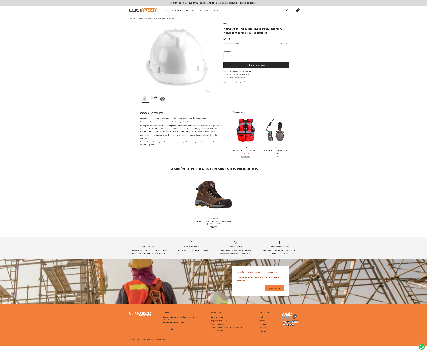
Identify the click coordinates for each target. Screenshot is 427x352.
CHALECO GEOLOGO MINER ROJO (245, 150)
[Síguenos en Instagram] (172, 329)
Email (261, 317)
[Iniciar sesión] (292, 10)
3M (246, 147)
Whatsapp (262, 324)
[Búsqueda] (287, 10)
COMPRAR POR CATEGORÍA (172, 10)
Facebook (262, 327)
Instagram (262, 331)
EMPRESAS (190, 10)
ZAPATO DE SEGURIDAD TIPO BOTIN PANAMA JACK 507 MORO (213, 222)
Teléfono (262, 320)
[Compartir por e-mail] (244, 82)
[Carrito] (297, 10)
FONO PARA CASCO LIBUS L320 (275, 150)
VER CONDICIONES (250, 3)
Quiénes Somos (217, 317)
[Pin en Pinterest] (236, 82)
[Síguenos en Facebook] (166, 329)
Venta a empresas (217, 324)
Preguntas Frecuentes (219, 320)
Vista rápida (245, 157)
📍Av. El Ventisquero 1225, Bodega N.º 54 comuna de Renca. (227, 329)
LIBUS (225, 24)
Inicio (131, 19)
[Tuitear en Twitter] (240, 82)
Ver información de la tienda (235, 78)
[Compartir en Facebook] (233, 82)
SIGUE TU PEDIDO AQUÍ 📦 (208, 10)
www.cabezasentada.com (157, 339)
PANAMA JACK (213, 218)
